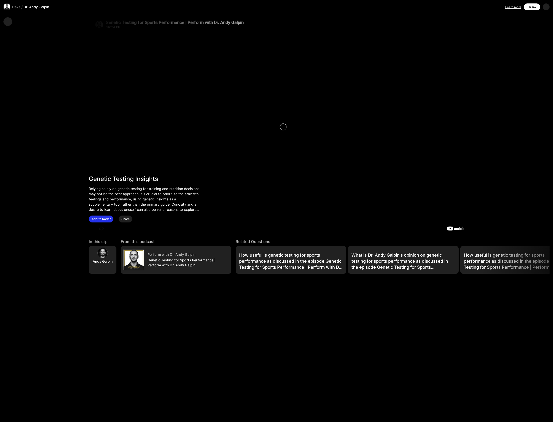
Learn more (513, 7)
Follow (532, 7)
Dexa (16, 7)
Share (125, 219)
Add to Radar (101, 219)
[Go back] (7, 21)
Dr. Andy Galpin (36, 7)
